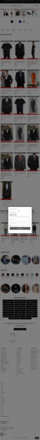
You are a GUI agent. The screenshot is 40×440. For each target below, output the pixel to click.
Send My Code (20, 228)
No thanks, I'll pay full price (20, 231)
